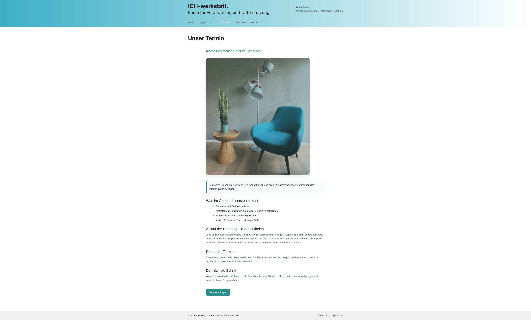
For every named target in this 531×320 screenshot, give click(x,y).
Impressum (337, 315)
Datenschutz (323, 315)
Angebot (203, 22)
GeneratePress (231, 315)
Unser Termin (223, 22)
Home (191, 22)
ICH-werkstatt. (208, 6)
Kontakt (255, 22)
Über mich (241, 22)
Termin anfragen (218, 292)
